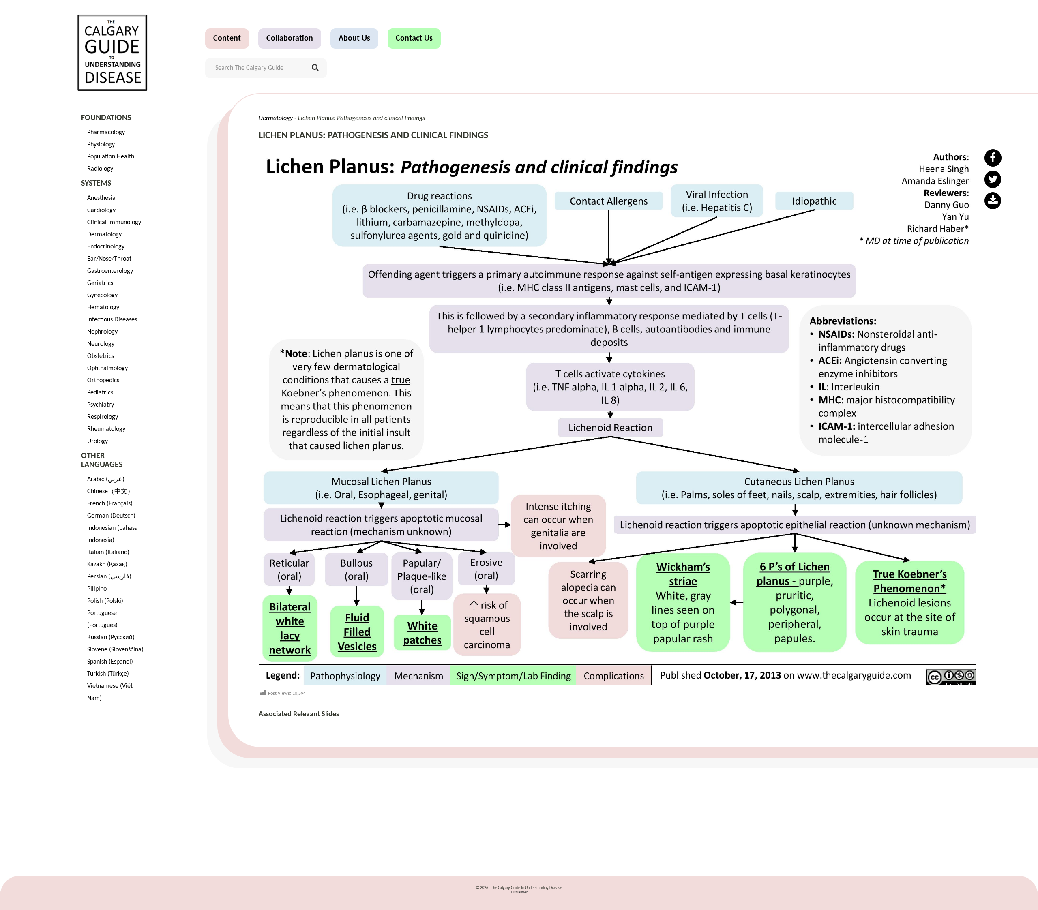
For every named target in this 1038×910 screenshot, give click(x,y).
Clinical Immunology (114, 222)
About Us (354, 38)
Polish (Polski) (105, 601)
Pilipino (97, 589)
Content (227, 38)
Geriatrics (100, 283)
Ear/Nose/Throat (109, 259)
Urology (97, 441)
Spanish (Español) (110, 662)
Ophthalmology (107, 368)
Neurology (100, 344)
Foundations (106, 118)
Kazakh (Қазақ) (107, 564)
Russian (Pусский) (111, 637)
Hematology (103, 307)
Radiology (100, 169)
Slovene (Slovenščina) (115, 650)
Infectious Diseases (112, 320)
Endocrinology (105, 247)
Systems (96, 184)
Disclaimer (519, 892)
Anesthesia (101, 198)
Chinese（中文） (110, 491)
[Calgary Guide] (112, 52)
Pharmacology (106, 132)
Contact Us (414, 38)
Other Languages (101, 460)
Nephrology (102, 332)
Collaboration (289, 38)
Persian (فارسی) (109, 577)
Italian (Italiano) (108, 552)
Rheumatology (106, 429)
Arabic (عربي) (105, 479)
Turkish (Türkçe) (108, 674)
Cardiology (101, 210)
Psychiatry (100, 405)
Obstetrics (100, 356)
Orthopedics (103, 380)
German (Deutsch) (111, 516)
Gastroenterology (110, 271)
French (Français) (110, 504)
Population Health (110, 157)
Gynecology (102, 295)
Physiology (101, 144)
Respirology (102, 417)
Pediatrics (100, 393)
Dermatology (104, 234)
